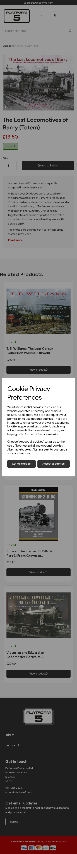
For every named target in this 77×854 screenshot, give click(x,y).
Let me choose (21, 463)
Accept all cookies (53, 463)
